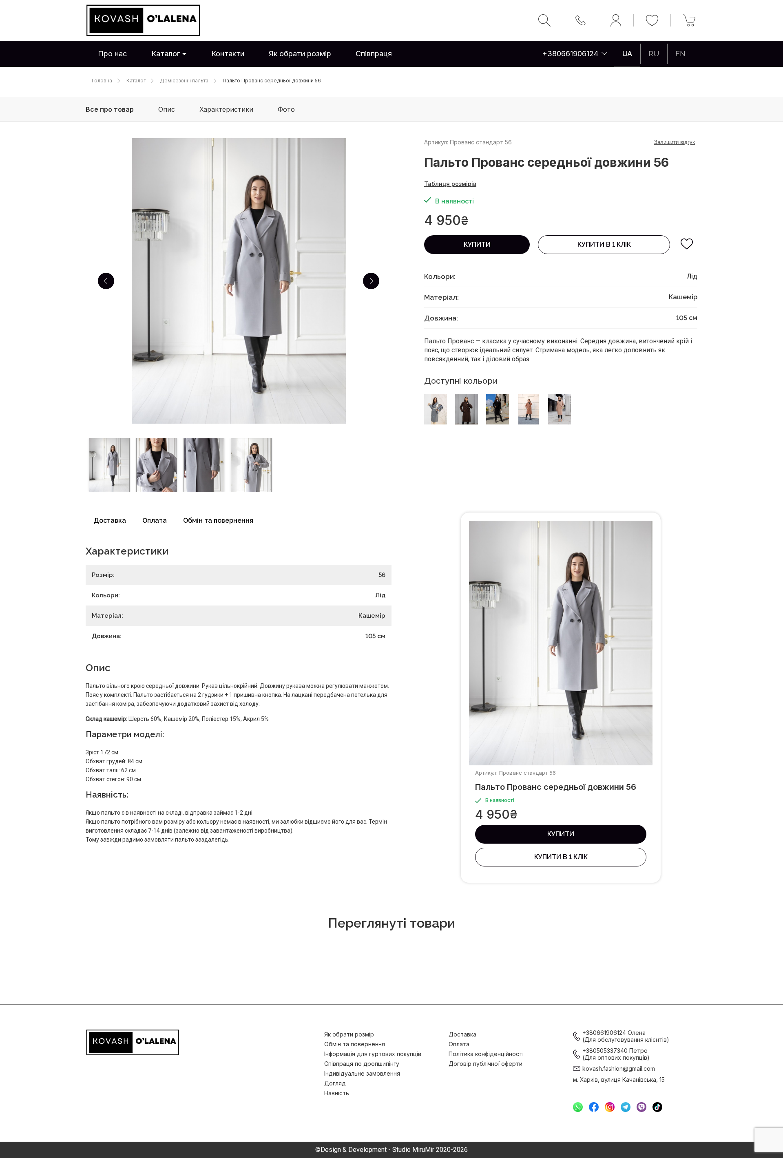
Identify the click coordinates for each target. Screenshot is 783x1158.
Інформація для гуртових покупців (372, 1053)
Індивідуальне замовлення (362, 1073)
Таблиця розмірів (450, 183)
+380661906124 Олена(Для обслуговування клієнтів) (625, 1036)
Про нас (112, 53)
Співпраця (374, 53)
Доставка (110, 520)
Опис (166, 109)
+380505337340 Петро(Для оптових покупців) (616, 1054)
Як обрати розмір (300, 53)
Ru (653, 53)
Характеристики (226, 109)
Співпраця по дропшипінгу (361, 1063)
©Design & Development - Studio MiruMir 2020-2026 (391, 1150)
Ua (627, 53)
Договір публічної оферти (485, 1063)
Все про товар (110, 109)
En (680, 53)
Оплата (154, 520)
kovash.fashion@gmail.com (618, 1068)
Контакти (227, 53)
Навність (336, 1092)
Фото (286, 109)
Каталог (165, 53)
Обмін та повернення (218, 520)
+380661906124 (570, 53)
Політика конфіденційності (486, 1053)
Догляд (335, 1083)
